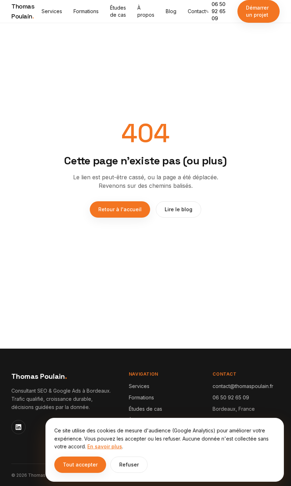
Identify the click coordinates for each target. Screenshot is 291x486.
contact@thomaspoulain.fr (243, 386)
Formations (86, 11)
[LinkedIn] (18, 427)
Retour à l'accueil (120, 209)
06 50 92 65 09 (218, 11)
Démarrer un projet (257, 11)
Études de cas (118, 11)
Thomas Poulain (22, 11)
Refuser (129, 465)
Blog (171, 11)
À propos (145, 11)
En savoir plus (104, 446)
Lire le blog (178, 209)
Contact (197, 11)
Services (52, 11)
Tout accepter (80, 465)
